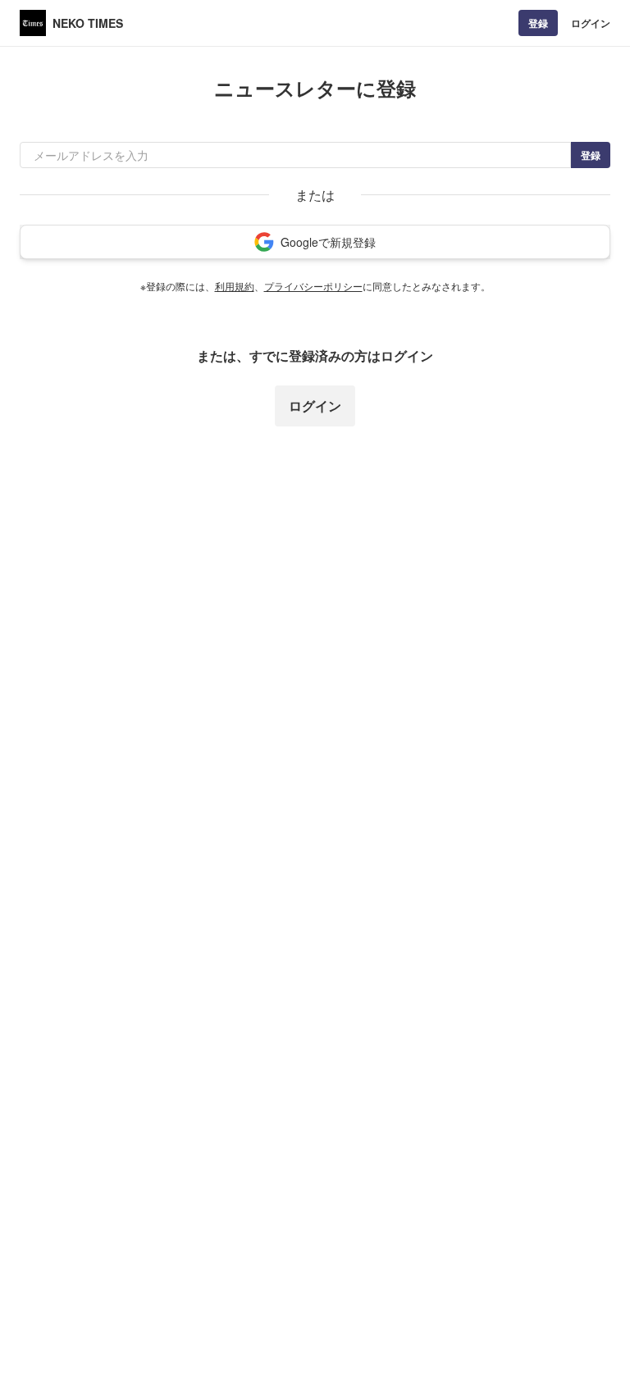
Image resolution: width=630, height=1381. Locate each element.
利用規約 (234, 286)
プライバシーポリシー (313, 286)
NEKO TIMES (87, 23)
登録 (538, 23)
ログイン (590, 23)
